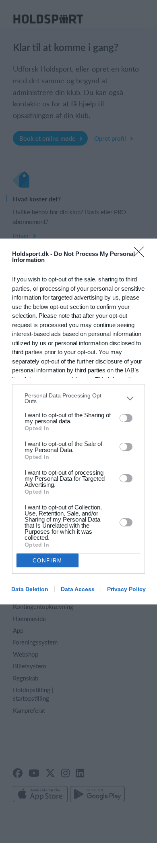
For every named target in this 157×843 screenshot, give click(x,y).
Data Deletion (29, 589)
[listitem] (78, 398)
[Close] (141, 254)
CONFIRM (47, 561)
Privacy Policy (126, 589)
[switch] (126, 418)
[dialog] (78, 421)
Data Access (78, 589)
